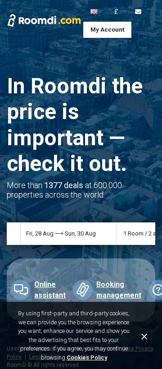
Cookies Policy (87, 357)
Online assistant (50, 290)
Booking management (118, 290)
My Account (107, 29)
